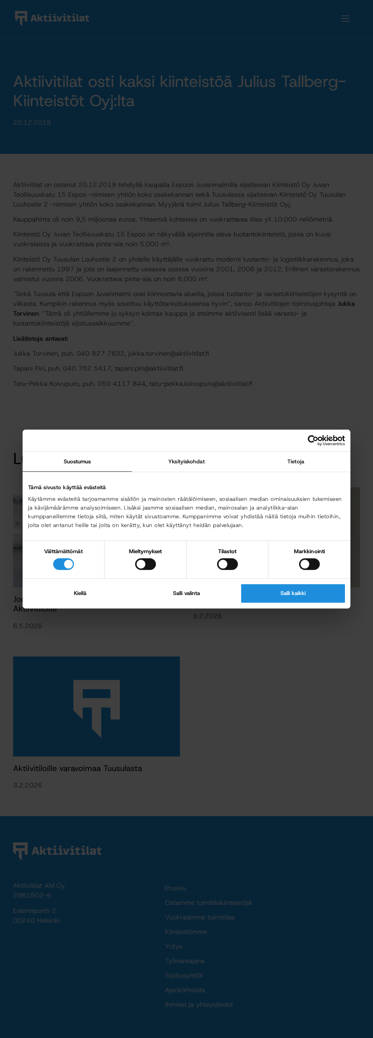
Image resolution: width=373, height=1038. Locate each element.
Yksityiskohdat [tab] (186, 461)
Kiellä (80, 593)
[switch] (145, 564)
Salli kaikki (293, 593)
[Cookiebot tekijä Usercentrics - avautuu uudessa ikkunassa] (313, 440)
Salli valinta (186, 593)
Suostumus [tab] (77, 461)
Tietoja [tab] (295, 461)
